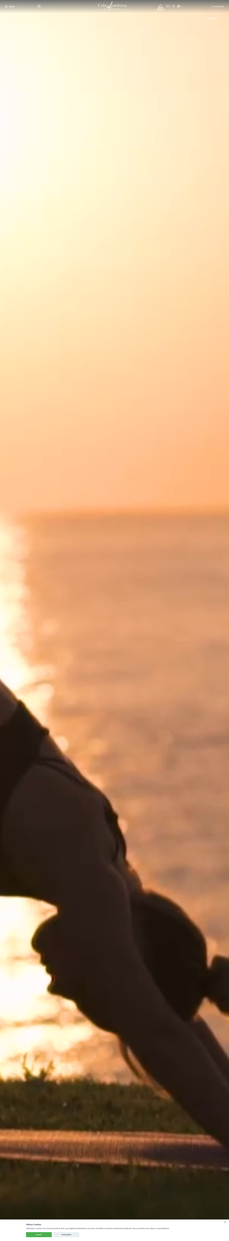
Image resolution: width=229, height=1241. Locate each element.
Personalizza (66, 1234)
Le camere (210, 18)
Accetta (39, 1234)
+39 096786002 (217, 7)
